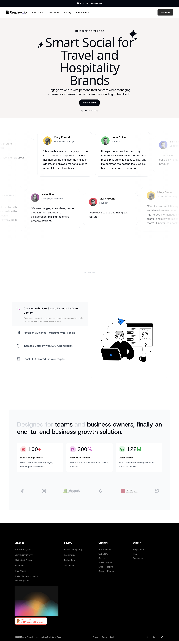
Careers (102, 558)
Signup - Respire (106, 571)
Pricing (67, 12)
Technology (69, 560)
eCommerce (69, 555)
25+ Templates (22, 580)
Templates (54, 12)
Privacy (96, 637)
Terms (104, 637)
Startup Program (23, 549)
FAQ (135, 554)
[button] (38, 12)
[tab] (50, 314)
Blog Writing (20, 571)
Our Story (103, 554)
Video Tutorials (105, 562)
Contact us (138, 558)
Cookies (113, 637)
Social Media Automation (26, 576)
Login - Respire (105, 566)
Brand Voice (20, 565)
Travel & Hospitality (73, 549)
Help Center (139, 549)
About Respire (105, 549)
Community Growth (24, 555)
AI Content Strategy (24, 560)
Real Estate (69, 565)
